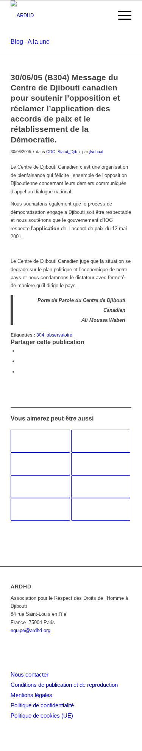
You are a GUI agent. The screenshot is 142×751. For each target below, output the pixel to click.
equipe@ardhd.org (30, 630)
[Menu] (121, 15)
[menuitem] (121, 15)
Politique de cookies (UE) (42, 715)
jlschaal (96, 151)
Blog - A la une (30, 41)
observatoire (59, 334)
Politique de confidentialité (42, 705)
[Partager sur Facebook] (20, 351)
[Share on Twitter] (20, 372)
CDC (50, 151)
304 (40, 334)
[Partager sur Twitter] (20, 361)
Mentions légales (31, 695)
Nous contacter (29, 674)
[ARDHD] (59, 15)
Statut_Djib (67, 151)
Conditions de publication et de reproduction (64, 684)
